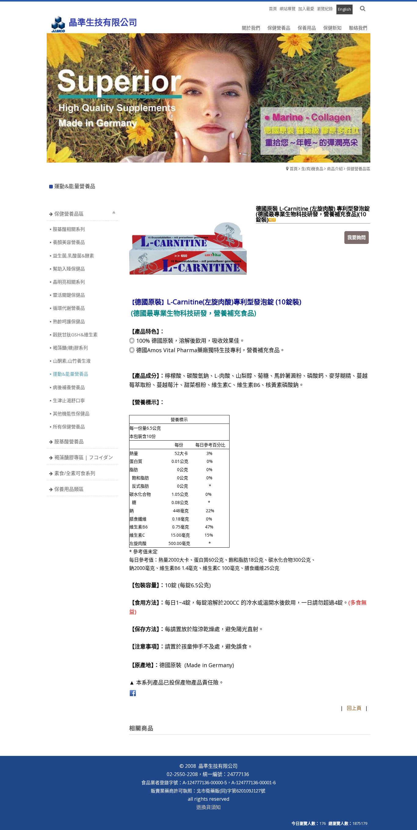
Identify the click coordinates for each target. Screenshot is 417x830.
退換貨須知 (208, 807)
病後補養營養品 (69, 387)
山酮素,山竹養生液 (72, 361)
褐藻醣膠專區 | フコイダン (83, 457)
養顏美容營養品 (69, 242)
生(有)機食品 (312, 168)
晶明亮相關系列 (69, 282)
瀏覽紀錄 (325, 8)
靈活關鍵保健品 (69, 295)
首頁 (294, 168)
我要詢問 (356, 237)
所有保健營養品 (69, 427)
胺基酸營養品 (69, 441)
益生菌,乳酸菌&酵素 (73, 255)
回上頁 (354, 708)
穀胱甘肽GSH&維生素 (75, 334)
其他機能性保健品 (71, 413)
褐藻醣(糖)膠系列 (70, 348)
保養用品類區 (69, 489)
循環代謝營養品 (69, 308)
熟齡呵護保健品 (69, 321)
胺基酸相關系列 (69, 229)
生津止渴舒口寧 (69, 400)
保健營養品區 (358, 168)
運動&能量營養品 (70, 374)
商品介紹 (335, 168)
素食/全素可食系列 (74, 473)
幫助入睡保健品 (69, 269)
